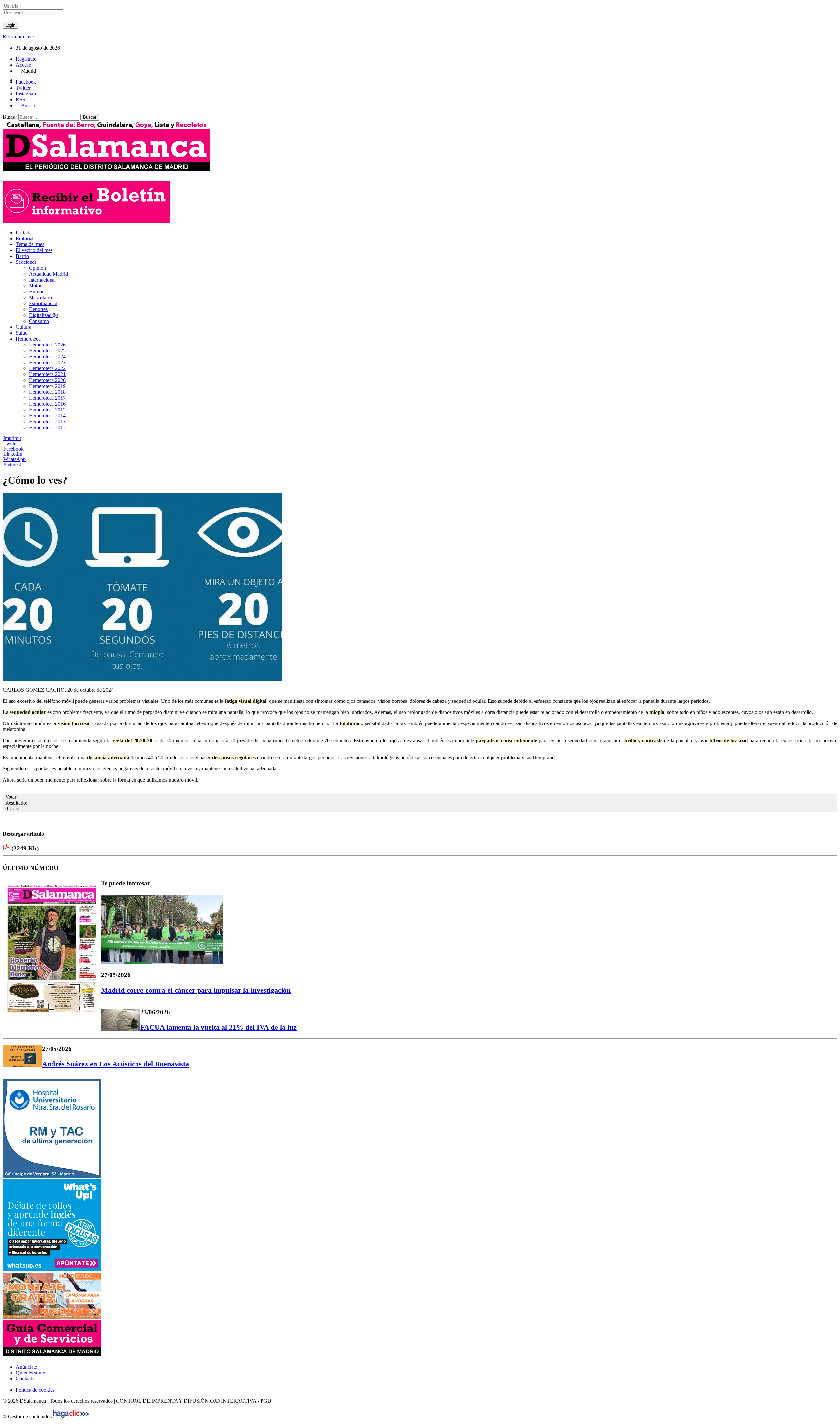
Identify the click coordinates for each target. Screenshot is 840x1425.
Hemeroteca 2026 (47, 344)
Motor (35, 285)
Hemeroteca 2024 (47, 356)
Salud (22, 333)
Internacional (42, 280)
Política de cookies (35, 1390)
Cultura (23, 327)
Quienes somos (31, 1372)
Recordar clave (18, 36)
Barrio (22, 256)
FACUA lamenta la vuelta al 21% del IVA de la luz (218, 1027)
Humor (36, 291)
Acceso (23, 65)
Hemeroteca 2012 (47, 427)
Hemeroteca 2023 (47, 362)
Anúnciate (26, 1367)
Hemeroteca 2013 (47, 421)
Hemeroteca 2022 (47, 368)
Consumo (39, 321)
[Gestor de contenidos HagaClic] (71, 1416)
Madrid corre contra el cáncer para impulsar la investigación (196, 990)
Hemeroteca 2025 (47, 350)
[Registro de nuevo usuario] (86, 221)
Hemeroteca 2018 (47, 392)
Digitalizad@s (43, 315)
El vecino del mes (34, 250)
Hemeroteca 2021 (47, 374)
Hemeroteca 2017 (47, 398)
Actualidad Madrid (48, 274)
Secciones (26, 262)
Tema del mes (30, 244)
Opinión (37, 268)
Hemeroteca (28, 339)
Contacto (25, 1378)
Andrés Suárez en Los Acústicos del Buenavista (115, 1064)
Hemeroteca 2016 (47, 404)
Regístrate (26, 59)
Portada (24, 232)
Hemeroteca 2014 (47, 415)
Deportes (38, 309)
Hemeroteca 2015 (47, 409)
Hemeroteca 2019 (47, 386)
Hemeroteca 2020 (47, 380)
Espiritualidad (43, 303)
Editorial (24, 238)
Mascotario (40, 297)
